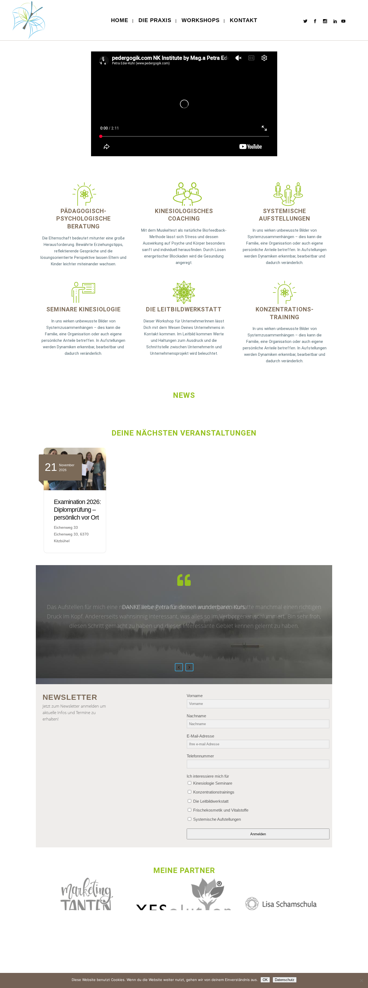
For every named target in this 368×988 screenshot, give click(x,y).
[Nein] (361, 980)
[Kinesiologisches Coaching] (184, 194)
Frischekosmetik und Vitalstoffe (220, 810)
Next (189, 667)
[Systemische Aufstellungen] (284, 194)
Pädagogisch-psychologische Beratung (83, 219)
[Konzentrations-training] (284, 292)
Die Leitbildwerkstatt (184, 309)
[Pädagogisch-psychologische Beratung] (83, 194)
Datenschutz (284, 980)
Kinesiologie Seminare (212, 783)
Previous (179, 667)
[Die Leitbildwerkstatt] (184, 292)
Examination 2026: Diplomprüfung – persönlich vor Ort (77, 509)
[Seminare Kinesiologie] (83, 292)
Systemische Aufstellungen (216, 819)
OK (265, 980)
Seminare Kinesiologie (83, 309)
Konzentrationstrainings (213, 792)
